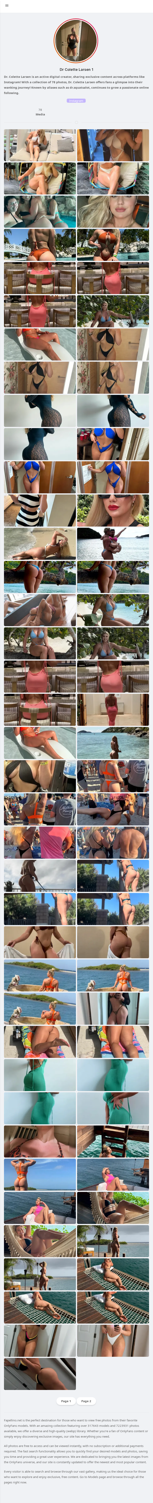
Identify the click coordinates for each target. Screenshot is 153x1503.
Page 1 (66, 1401)
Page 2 (86, 1401)
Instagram (76, 101)
